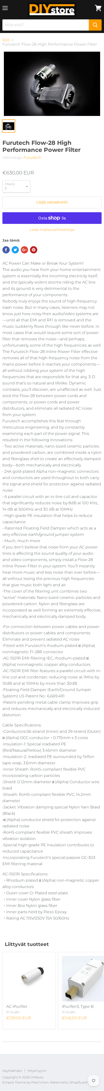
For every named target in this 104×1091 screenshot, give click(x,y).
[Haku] (95, 25)
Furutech (32, 157)
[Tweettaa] (15, 249)
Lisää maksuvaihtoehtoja (52, 230)
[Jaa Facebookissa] (6, 249)
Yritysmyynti (36, 1071)
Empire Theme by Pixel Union (25, 1082)
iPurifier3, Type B (78, 1006)
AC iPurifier (16, 1006)
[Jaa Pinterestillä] (33, 249)
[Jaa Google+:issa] (24, 249)
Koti (6, 40)
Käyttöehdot (12, 1071)
